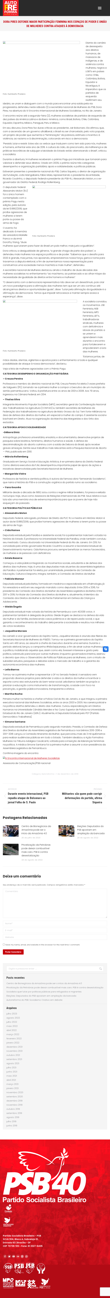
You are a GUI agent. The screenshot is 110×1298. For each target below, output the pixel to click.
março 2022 (12, 1034)
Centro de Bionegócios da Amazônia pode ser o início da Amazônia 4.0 (36, 830)
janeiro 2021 (12, 1088)
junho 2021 (11, 1071)
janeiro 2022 (12, 1042)
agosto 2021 (12, 1063)
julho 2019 (11, 1121)
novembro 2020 (14, 1092)
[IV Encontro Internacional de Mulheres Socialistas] (31, 758)
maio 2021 (11, 1075)
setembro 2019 (14, 1113)
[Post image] (11, 831)
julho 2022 (11, 1021)
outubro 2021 (13, 1055)
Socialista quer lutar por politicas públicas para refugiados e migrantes (43, 991)
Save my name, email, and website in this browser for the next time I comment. (42, 944)
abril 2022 (11, 1030)
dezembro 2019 (14, 1100)
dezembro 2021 (14, 1046)
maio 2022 (12, 1026)
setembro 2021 (14, 1059)
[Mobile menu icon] (99, 8)
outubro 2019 (13, 1108)
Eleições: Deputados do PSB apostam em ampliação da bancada (91, 830)
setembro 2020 (14, 1096)
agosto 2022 (13, 1017)
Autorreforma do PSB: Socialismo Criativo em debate (34, 999)
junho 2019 (11, 1125)
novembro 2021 (14, 1050)
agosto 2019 (12, 1117)
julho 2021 (11, 1067)
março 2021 (12, 1084)
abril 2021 (11, 1079)
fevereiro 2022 (14, 1038)
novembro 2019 (14, 1104)
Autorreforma (48, 774)
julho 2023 (11, 1013)
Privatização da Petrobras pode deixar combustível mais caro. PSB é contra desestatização (36, 850)
